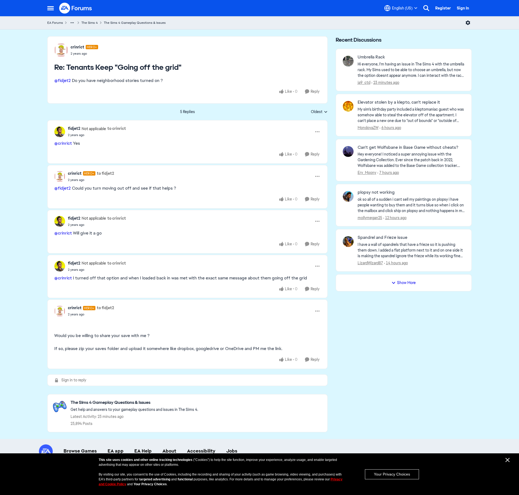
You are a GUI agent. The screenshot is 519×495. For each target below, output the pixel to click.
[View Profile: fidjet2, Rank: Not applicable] (59, 131)
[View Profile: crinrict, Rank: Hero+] (61, 50)
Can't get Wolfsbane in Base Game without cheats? (408, 147)
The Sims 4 (89, 23)
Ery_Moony (367, 172)
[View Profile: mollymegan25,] (348, 196)
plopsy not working (376, 192)
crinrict (77, 47)
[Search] (426, 8)
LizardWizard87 (370, 262)
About (169, 451)
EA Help (143, 451)
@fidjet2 (62, 80)
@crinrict (63, 143)
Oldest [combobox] (319, 112)
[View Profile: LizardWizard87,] (348, 241)
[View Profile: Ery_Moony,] (348, 151)
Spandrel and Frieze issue (382, 237)
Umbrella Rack (371, 57)
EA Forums (55, 23)
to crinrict (116, 128)
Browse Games (80, 451)
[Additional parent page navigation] (72, 23)
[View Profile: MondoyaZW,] (348, 106)
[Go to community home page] (75, 8)
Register (443, 8)
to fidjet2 (105, 173)
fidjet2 (74, 128)
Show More (406, 282)
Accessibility (201, 451)
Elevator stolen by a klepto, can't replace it (399, 102)
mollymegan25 (370, 217)
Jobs (231, 451)
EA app (116, 451)
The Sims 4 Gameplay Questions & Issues (135, 23)
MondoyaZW (368, 127)
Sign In (463, 8)
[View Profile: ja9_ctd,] (348, 61)
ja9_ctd (364, 82)
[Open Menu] (468, 23)
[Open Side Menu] (50, 8)
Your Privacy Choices (392, 474)
